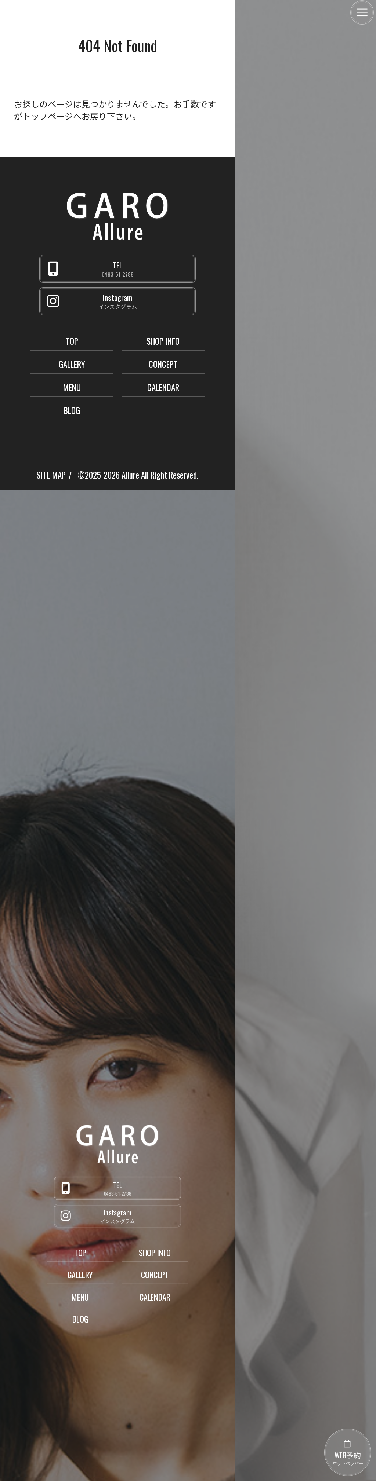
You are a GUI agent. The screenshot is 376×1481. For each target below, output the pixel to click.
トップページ (47, 116)
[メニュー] (362, 12)
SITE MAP (51, 475)
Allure (130, 475)
